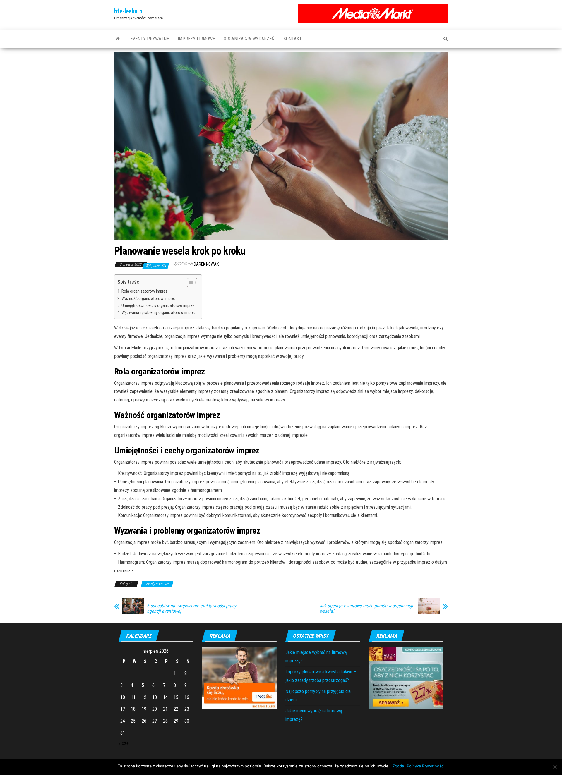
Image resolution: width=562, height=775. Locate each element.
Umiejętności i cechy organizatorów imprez (158, 305)
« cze (124, 743)
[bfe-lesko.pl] (118, 39)
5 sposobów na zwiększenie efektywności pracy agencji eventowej (191, 608)
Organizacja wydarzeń (249, 39)
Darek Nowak (206, 264)
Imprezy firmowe (196, 39)
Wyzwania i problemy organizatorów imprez (158, 312)
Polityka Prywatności (425, 766)
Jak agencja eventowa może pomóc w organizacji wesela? (366, 608)
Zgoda (398, 766)
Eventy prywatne (149, 39)
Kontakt (292, 39)
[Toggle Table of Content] (189, 283)
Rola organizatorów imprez (144, 291)
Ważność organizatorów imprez (148, 298)
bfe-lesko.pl (129, 11)
